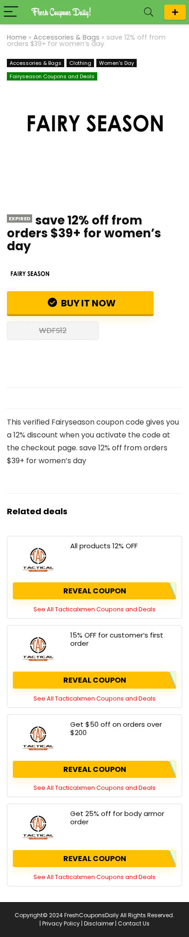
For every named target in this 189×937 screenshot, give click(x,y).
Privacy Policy (61, 923)
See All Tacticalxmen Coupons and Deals (94, 609)
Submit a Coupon (175, 12)
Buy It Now (87, 303)
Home (17, 37)
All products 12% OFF (104, 546)
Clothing (80, 63)
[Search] (149, 12)
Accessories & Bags (66, 37)
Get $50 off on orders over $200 (116, 728)
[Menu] (11, 12)
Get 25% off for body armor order (117, 818)
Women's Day (116, 63)
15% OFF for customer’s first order (116, 639)
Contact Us (134, 923)
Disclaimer (99, 923)
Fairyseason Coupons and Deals (52, 76)
